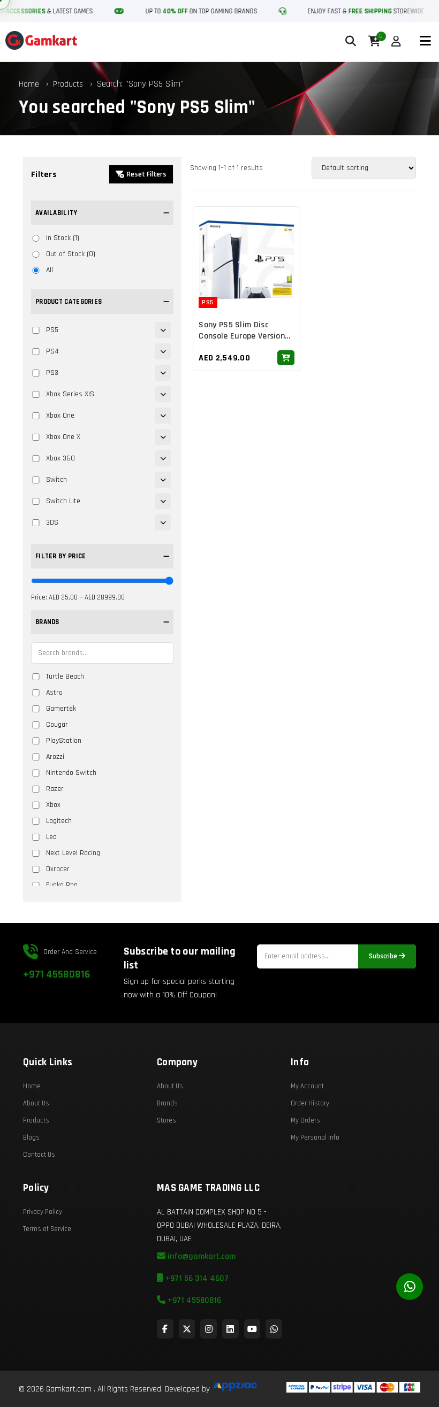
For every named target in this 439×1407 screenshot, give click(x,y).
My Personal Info (315, 1137)
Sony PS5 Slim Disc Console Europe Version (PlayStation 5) (242, 336)
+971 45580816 (56, 974)
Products (68, 84)
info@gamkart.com (200, 1256)
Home (29, 84)
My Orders (305, 1120)
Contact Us (39, 1154)
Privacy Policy (42, 1212)
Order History (310, 1103)
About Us (36, 1103)
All (49, 270)
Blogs (31, 1137)
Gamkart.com (69, 1389)
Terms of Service (47, 1229)
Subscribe (384, 956)
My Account (307, 1086)
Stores (166, 1120)
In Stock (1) (62, 238)
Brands (167, 1103)
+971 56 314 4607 (196, 1278)
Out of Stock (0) (70, 254)
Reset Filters (146, 174)
